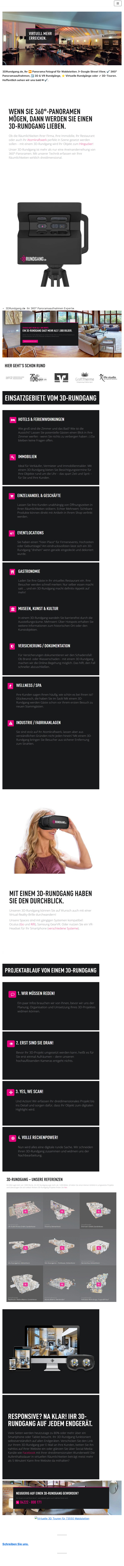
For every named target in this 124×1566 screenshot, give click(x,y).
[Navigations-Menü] (118, 3)
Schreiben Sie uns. (15, 1544)
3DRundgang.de (15, 308)
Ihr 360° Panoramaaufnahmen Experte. (50, 308)
